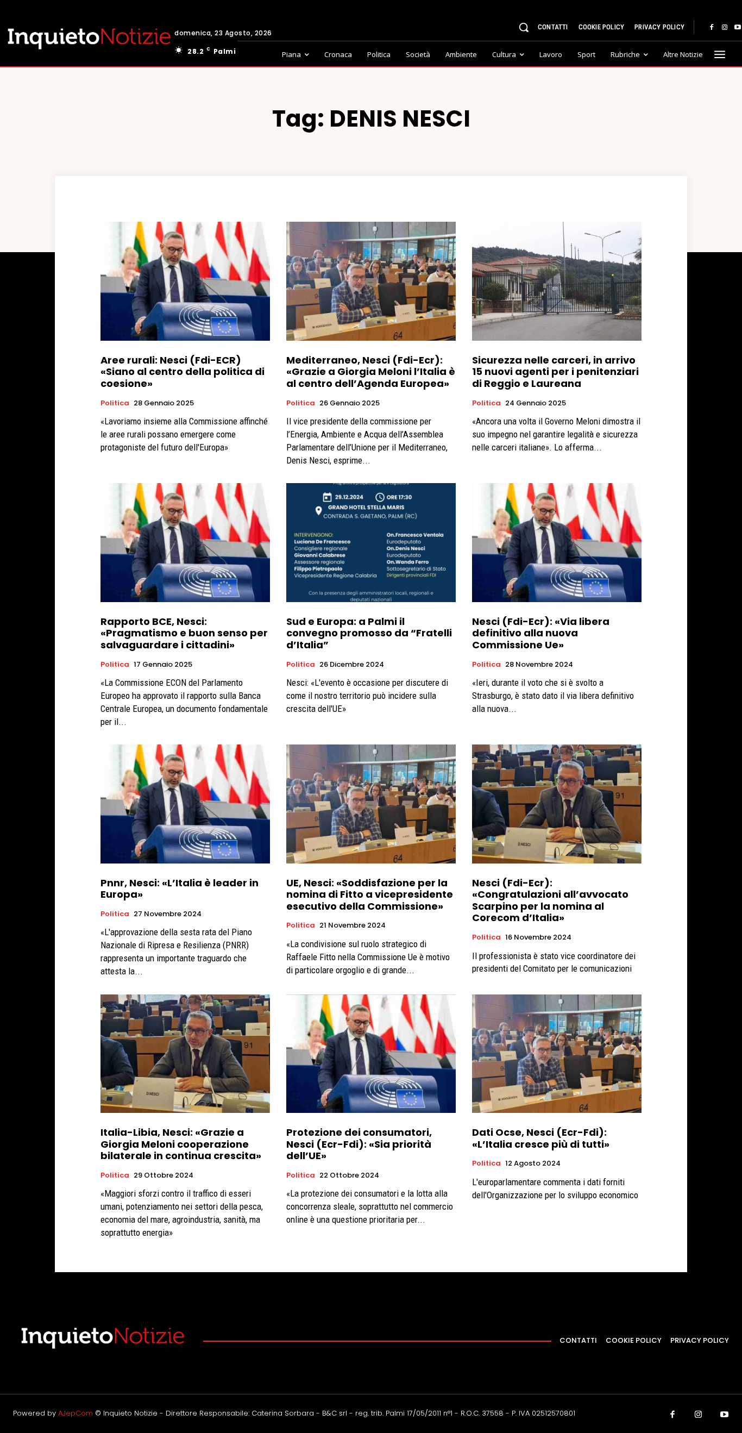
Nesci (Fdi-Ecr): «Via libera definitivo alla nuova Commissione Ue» (540, 633)
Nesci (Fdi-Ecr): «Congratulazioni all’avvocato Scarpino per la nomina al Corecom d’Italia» (550, 900)
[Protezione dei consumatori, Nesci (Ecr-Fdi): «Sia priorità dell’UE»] (371, 1053)
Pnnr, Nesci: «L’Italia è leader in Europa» (179, 889)
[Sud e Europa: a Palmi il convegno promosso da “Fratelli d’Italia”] (371, 542)
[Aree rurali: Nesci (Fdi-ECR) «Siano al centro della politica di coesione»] (185, 281)
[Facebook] (711, 27)
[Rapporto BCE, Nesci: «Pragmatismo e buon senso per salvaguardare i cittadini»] (185, 542)
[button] (524, 27)
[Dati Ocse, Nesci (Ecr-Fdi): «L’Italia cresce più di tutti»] (557, 1053)
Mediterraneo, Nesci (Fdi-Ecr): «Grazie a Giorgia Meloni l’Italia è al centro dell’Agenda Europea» (370, 371)
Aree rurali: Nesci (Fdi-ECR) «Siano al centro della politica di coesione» (182, 371)
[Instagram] (724, 27)
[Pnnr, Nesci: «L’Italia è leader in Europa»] (185, 803)
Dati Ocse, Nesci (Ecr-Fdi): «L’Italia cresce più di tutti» (540, 1138)
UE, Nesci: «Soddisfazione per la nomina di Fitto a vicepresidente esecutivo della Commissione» (369, 894)
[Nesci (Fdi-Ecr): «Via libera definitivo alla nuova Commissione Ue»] (557, 542)
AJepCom (75, 1413)
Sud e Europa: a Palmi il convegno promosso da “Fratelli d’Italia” (369, 633)
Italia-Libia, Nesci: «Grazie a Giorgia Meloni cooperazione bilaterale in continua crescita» (180, 1143)
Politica (114, 403)
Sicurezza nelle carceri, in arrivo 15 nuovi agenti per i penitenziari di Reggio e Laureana (555, 371)
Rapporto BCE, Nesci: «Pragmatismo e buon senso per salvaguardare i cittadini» (184, 633)
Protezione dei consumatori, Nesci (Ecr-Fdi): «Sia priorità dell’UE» (359, 1143)
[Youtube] (724, 1415)
